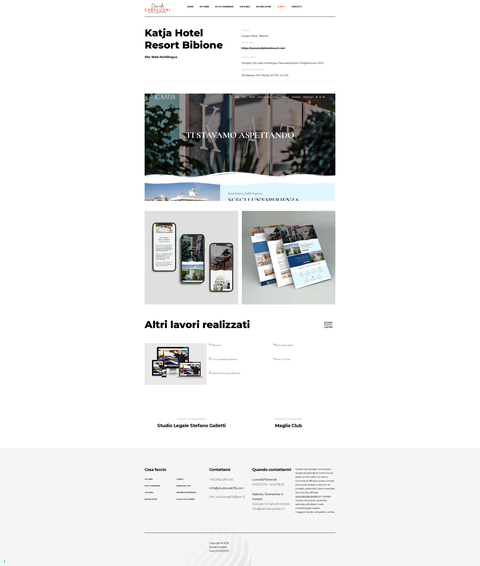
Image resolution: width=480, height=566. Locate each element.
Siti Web (148, 479)
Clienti (180, 479)
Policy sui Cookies (185, 499)
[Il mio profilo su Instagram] (280, 549)
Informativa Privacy (186, 492)
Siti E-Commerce (152, 486)
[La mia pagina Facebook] (275, 549)
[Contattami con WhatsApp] (292, 549)
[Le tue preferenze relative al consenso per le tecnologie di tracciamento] (4, 561)
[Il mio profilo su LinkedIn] (286, 549)
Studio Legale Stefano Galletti (191, 425)
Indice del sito (184, 486)
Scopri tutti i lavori (328, 325)
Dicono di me (151, 499)
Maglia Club (288, 425)
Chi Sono (149, 492)
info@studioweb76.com (226, 488)
